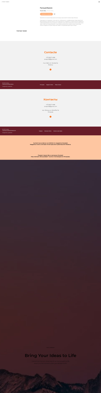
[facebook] (50, 69)
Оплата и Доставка (57, 131)
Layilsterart (10, 86)
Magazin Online (49, 84)
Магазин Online (47, 131)
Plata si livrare (58, 84)
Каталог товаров (5, 1)
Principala (42, 84)
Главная (40, 131)
